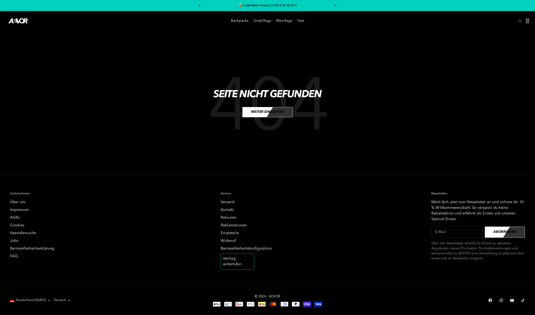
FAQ (14, 256)
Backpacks (239, 21)
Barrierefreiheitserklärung (32, 248)
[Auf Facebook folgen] (490, 300)
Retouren (228, 217)
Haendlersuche (23, 233)
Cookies (17, 225)
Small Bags (262, 21)
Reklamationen (234, 225)
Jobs (14, 241)
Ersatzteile (230, 233)
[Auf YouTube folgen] (512, 300)
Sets (300, 21)
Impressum (19, 210)
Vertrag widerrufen (232, 261)
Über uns (17, 202)
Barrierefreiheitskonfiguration (246, 248)
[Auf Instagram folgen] (501, 300)
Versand (227, 202)
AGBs (15, 217)
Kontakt (227, 210)
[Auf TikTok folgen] (523, 300)
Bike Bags (284, 21)
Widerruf (228, 241)
